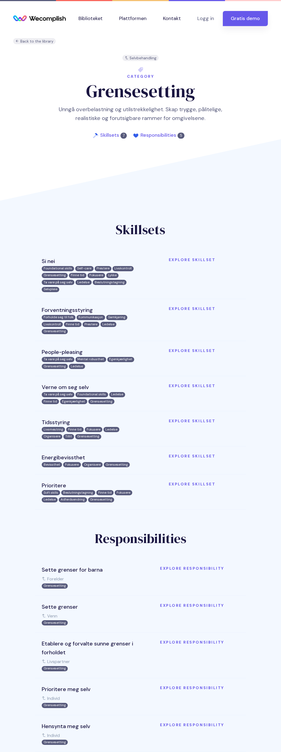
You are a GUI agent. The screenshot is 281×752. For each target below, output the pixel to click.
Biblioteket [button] (90, 18)
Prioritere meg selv (66, 689)
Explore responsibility (192, 568)
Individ (53, 698)
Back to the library (36, 41)
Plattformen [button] (133, 18)
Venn (51, 616)
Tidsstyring (56, 422)
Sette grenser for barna (72, 569)
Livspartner (58, 661)
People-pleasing (62, 352)
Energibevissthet (63, 457)
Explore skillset (192, 259)
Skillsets (112, 135)
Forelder (55, 579)
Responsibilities (161, 135)
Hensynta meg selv (66, 726)
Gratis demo (245, 18)
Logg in (205, 18)
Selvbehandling (142, 58)
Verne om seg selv (65, 387)
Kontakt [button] (172, 18)
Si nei (48, 261)
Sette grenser (60, 606)
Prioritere (54, 485)
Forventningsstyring (67, 310)
